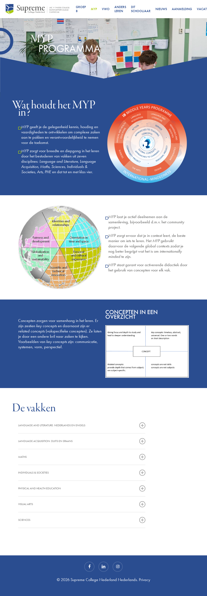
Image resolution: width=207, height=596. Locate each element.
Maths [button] (22, 457)
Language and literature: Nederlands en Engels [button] (51, 425)
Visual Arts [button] (25, 504)
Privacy (144, 579)
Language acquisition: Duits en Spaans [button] (45, 441)
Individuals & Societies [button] (33, 472)
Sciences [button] (24, 520)
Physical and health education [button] (39, 488)
